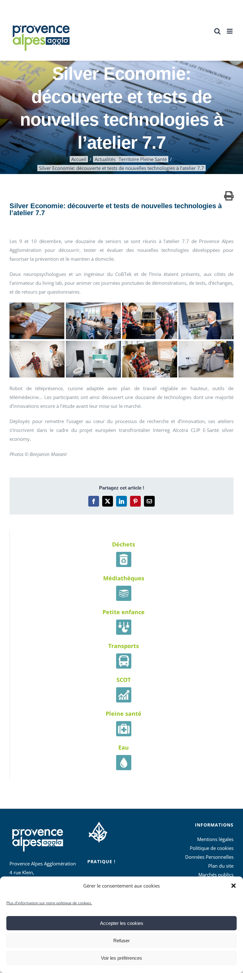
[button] (233, 886)
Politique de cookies (212, 848)
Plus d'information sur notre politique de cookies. (49, 903)
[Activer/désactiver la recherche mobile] (217, 31)
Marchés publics (216, 874)
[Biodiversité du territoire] (98, 831)
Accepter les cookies (121, 923)
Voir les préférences (121, 958)
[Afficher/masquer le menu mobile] (230, 31)
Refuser (121, 940)
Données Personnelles (209, 857)
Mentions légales (215, 839)
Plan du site (221, 866)
